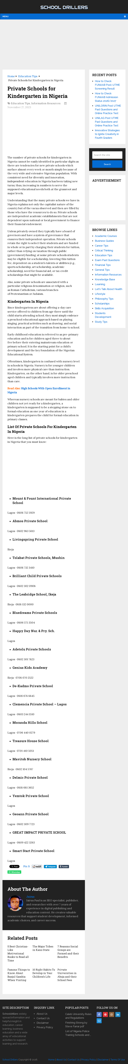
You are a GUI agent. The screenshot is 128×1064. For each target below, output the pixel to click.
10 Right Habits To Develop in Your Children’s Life (43, 973)
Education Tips (20, 103)
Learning (100, 284)
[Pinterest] (105, 1014)
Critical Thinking (104, 250)
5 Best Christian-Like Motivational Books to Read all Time (18, 953)
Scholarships (102, 303)
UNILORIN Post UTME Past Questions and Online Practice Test (108, 109)
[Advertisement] (64, 44)
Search (107, 164)
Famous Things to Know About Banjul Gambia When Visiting (18, 975)
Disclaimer (43, 1022)
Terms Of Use (117, 1059)
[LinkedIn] (117, 1014)
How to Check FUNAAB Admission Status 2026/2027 (106, 97)
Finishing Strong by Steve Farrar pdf (76, 1024)
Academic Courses (106, 236)
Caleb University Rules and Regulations (78, 1016)
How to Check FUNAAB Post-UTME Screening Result (107, 85)
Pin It (26, 866)
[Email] (99, 1020)
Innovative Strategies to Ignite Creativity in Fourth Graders (107, 134)
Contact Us (43, 1018)
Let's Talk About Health (108, 289)
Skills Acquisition (104, 308)
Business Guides (104, 240)
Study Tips (101, 321)
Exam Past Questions (107, 260)
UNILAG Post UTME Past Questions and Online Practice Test (106, 122)
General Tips (102, 269)
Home (51, 1059)
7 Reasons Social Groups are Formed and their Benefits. (68, 951)
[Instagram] (111, 1014)
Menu (5, 16)
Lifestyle (100, 293)
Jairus (30, 896)
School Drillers (64, 7)
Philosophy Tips (104, 298)
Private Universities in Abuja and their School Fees (67, 975)
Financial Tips (103, 265)
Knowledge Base (105, 279)
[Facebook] (99, 1014)
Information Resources (45, 103)
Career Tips (101, 245)
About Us (42, 1013)
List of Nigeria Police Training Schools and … (78, 1033)
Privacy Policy (45, 1027)
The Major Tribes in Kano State (42, 948)
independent (15, 181)
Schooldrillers (10, 1013)
